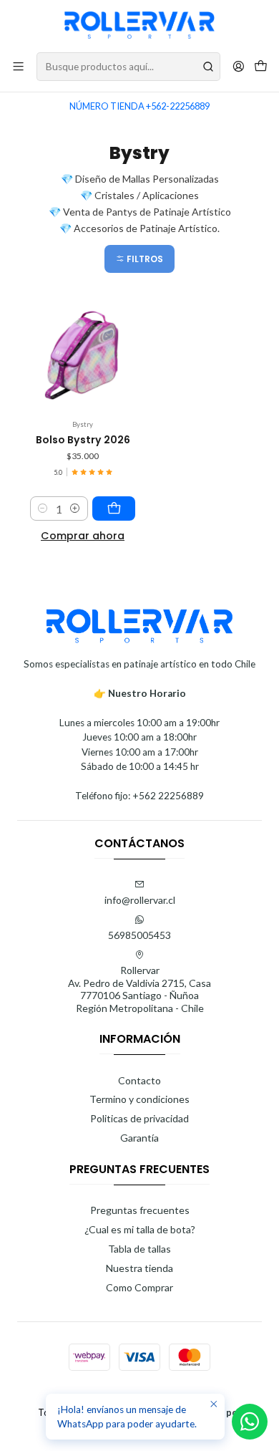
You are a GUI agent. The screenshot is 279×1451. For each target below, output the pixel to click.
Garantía (139, 1138)
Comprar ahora (82, 536)
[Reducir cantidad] (43, 508)
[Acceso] (238, 66)
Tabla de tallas (139, 1249)
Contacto (139, 1080)
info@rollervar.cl (139, 900)
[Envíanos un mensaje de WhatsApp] (250, 1422)
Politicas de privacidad (139, 1118)
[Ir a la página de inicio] (139, 25)
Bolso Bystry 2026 (83, 440)
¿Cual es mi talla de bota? (139, 1229)
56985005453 (139, 935)
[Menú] (18, 66)
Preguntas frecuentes (140, 1210)
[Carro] (260, 67)
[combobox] (128, 66)
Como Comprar (139, 1287)
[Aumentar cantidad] (75, 508)
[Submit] (208, 66)
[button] (139, 259)
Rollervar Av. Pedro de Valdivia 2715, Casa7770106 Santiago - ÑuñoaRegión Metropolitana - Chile (139, 989)
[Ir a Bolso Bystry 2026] (83, 356)
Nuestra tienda (139, 1268)
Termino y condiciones (139, 1099)
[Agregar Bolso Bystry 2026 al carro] (113, 508)
